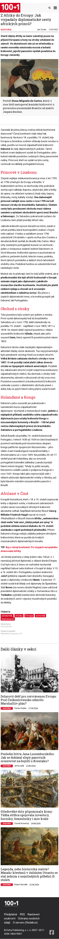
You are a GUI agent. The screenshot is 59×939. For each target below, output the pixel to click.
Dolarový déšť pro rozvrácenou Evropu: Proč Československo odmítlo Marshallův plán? (29, 700)
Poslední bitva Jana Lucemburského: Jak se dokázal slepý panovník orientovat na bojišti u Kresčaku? (27, 757)
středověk (7, 615)
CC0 (20, 633)
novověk (40, 615)
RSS (22, 914)
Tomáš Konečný (21, 823)
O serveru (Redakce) (25, 922)
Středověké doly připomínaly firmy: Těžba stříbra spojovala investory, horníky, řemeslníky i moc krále (27, 815)
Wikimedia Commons (9, 633)
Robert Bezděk (20, 884)
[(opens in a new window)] (51, 924)
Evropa (29, 615)
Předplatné (10, 914)
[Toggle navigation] (55, 8)
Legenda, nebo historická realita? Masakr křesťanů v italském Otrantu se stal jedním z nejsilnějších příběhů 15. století (29, 874)
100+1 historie (6, 626)
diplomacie (8, 618)
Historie (7, 708)
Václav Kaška (20, 708)
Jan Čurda (41, 29)
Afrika (19, 615)
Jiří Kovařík (19, 766)
